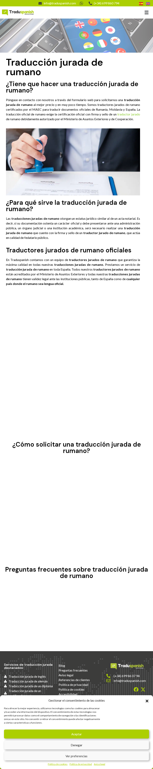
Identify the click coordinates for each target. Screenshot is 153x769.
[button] (147, 700)
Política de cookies (58, 764)
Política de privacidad (81, 764)
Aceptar (76, 734)
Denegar (76, 745)
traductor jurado (128, 114)
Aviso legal (99, 764)
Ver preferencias (76, 756)
